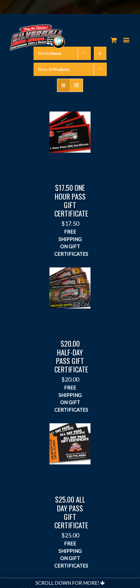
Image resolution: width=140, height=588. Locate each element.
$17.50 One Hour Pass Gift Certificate (71, 200)
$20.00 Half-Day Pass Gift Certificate (71, 356)
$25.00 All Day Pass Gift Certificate (71, 512)
